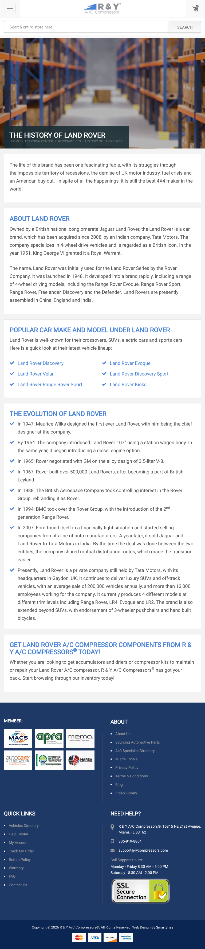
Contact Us (18, 885)
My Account (19, 842)
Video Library (126, 793)
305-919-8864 (130, 841)
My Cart (195, 8)
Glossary (66, 141)
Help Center (18, 834)
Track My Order (21, 851)
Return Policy (20, 859)
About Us (123, 734)
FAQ (12, 876)
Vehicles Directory (24, 826)
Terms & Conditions (131, 776)
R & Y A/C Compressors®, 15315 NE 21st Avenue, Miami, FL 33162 (160, 829)
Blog (119, 784)
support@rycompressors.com (143, 850)
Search (185, 27)
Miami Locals (126, 759)
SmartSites (164, 927)
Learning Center (39, 141)
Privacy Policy (126, 767)
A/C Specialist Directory (135, 751)
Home (15, 141)
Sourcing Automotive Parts (137, 742)
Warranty (16, 868)
